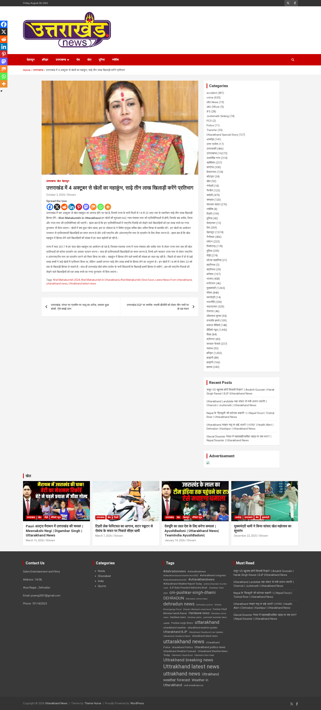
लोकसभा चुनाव (214, 316)
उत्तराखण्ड (61, 59)
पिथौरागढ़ (211, 246)
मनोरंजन (211, 283)
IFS (208, 111)
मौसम (209, 292)
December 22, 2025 (245, 535)
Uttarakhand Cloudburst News (176, 636)
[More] (108, 207)
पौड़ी (209, 255)
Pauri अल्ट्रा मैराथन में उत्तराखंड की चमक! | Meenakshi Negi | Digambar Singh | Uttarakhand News (54, 530)
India (101, 581)
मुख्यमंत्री (211, 288)
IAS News (212, 102)
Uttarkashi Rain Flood (204, 655)
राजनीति (211, 302)
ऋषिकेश (211, 162)
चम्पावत (210, 199)
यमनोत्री (211, 297)
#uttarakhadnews (197, 571)
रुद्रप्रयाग (212, 306)
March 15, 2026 (35, 540)
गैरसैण (210, 190)
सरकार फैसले (213, 343)
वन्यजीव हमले (213, 320)
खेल (89, 59)
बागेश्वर (210, 274)
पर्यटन (210, 241)
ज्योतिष (115, 59)
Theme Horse (93, 703)
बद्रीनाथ (211, 264)
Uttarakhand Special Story (222, 134)
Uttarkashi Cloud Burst (182, 655)
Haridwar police (194, 617)
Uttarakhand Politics (182, 647)
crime (210, 97)
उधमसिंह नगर (213, 158)
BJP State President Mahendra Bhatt (188, 587)
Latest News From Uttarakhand (173, 279)
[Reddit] (64, 207)
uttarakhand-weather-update (202, 627)
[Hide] (1, 91)
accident (212, 93)
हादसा (209, 367)
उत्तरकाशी (211, 148)
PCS (209, 120)
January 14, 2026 (175, 540)
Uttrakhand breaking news (188, 659)
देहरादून (31, 59)
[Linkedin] (71, 207)
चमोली (210, 195)
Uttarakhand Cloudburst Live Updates (206, 632)
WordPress (137, 703)
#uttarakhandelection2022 (175, 580)
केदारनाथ (211, 172)
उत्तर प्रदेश (212, 144)
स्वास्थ (210, 348)
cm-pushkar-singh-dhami (192, 592)
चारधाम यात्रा (213, 204)
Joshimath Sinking (218, 116)
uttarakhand (207, 622)
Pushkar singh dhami (182, 623)
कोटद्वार (210, 176)
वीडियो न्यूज (212, 329)
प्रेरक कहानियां (214, 260)
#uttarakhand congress (213, 575)
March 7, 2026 (103, 535)
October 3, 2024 (55, 194)
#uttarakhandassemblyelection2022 (180, 575)
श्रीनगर (211, 339)
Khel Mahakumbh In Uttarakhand (100, 279)
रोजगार (210, 311)
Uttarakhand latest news (205, 636)
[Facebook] (50, 207)
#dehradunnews (174, 571)
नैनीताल (210, 237)
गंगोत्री (210, 185)
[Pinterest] (79, 207)
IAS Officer (213, 107)
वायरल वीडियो (213, 325)
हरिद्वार (45, 59)
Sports (102, 586)
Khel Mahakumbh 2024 (66, 279)
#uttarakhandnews (201, 579)
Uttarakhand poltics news (209, 647)
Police (210, 125)
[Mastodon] (86, 207)
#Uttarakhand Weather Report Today (182, 583)
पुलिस (209, 251)
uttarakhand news (57, 283)
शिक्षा (209, 334)
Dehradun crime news (196, 598)
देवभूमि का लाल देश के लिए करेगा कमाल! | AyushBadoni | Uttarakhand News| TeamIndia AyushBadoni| (192, 530)
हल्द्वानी (210, 357)
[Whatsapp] (100, 207)
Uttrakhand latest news (82, 283)
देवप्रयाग (211, 223)
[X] (57, 207)
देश (78, 59)
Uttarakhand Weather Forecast (179, 651)
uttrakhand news (181, 674)
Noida (101, 571)
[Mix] (93, 207)
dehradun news (178, 604)
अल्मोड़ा (210, 139)
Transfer (212, 130)
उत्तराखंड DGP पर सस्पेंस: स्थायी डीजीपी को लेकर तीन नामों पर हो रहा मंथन (158, 306)
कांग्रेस (210, 167)
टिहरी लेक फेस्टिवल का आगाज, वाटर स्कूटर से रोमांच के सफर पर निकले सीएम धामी (124, 528)
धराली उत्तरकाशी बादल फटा (193, 685)
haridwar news (178, 617)
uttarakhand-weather (174, 627)
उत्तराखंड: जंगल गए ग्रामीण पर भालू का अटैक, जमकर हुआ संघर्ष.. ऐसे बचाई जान (80, 306)
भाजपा (210, 278)
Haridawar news (199, 613)
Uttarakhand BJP (175, 632)
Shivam (71, 194)
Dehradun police (204, 605)
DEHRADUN (173, 598)
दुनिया (102, 59)
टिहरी (209, 213)
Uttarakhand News (56, 703)
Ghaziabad (104, 576)
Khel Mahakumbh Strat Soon (137, 279)
